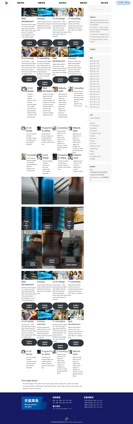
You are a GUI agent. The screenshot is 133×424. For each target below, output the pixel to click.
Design (92, 136)
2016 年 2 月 (94, 107)
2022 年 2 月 (94, 84)
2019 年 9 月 (94, 94)
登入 (91, 170)
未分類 (92, 159)
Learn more (29, 42)
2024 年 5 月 (94, 76)
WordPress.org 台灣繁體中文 (99, 179)
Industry (93, 144)
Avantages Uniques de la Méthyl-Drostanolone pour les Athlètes (99, 22)
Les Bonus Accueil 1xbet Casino (99, 40)
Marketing (93, 149)
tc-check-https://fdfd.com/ (99, 37)
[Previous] (19, 106)
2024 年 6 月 (94, 74)
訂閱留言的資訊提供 (97, 175)
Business (93, 128)
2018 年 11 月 (95, 97)
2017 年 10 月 (95, 105)
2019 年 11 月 (95, 89)
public (92, 154)
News (92, 151)
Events (92, 141)
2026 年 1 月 (94, 64)
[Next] (86, 106)
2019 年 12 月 (95, 87)
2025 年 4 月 (94, 69)
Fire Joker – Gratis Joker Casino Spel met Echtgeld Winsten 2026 (99, 29)
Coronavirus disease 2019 (99, 34)
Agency (92, 123)
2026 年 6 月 (94, 61)
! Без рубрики (95, 118)
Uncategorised (95, 156)
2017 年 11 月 (95, 102)
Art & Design (94, 126)
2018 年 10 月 (95, 99)
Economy (93, 138)
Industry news (95, 146)
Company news (95, 133)
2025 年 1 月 (94, 71)
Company (93, 131)
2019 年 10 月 (95, 92)
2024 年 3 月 (94, 79)
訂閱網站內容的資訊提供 (98, 172)
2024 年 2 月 (94, 82)
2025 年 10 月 (95, 66)
